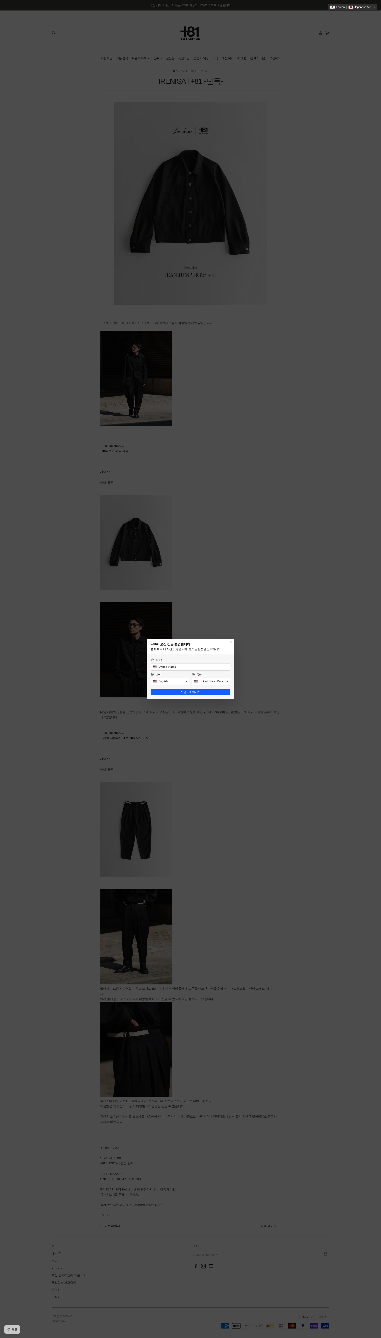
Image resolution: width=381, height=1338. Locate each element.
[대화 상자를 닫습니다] (231, 642)
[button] (352, 7)
